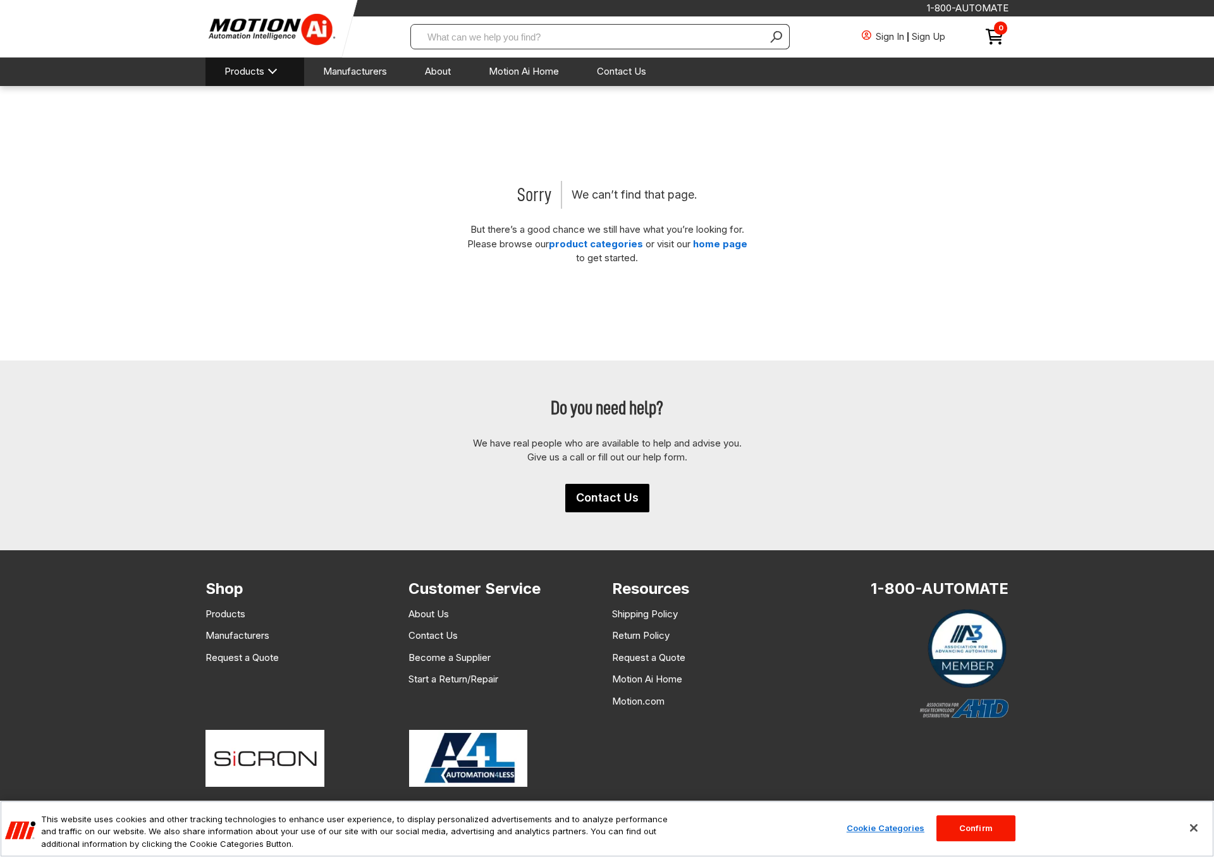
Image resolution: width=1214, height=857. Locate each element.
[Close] (1194, 828)
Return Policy (641, 635)
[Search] (777, 36)
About (438, 71)
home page (720, 244)
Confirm (976, 828)
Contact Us (621, 71)
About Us (428, 614)
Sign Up (928, 36)
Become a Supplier (449, 657)
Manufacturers (355, 71)
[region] (607, 829)
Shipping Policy (645, 614)
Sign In (890, 36)
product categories (596, 244)
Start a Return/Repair (453, 679)
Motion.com (638, 701)
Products (244, 71)
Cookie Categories (885, 828)
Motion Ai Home (524, 71)
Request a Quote (242, 657)
